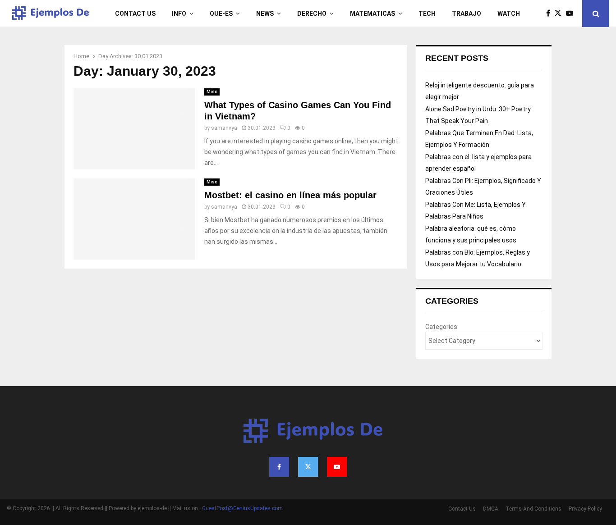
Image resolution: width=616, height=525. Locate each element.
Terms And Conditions (533, 509)
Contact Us (135, 13)
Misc (212, 91)
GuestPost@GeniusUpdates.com (242, 508)
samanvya (224, 128)
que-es (221, 13)
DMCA (490, 509)
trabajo (466, 13)
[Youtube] (572, 13)
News (265, 13)
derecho (311, 13)
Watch (508, 13)
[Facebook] (550, 13)
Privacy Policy (585, 509)
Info (179, 13)
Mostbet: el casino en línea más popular (290, 195)
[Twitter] (560, 13)
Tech (427, 13)
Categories (441, 326)
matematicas (372, 13)
